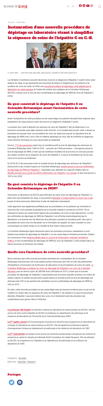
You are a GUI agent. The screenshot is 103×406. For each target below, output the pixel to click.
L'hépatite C (31, 362)
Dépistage (22, 362)
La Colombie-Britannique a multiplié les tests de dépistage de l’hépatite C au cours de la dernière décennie (50, 268)
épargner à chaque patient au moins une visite (73, 198)
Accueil (11, 22)
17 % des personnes (23, 145)
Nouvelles (21, 22)
